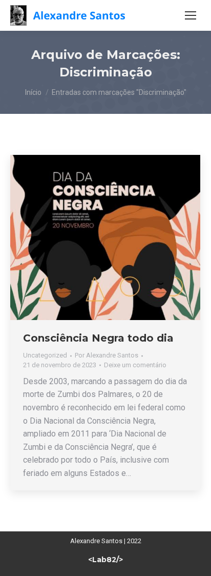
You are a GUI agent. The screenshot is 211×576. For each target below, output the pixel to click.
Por (106, 355)
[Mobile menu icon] (190, 15)
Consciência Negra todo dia (98, 338)
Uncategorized (45, 355)
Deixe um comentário (135, 365)
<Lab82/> (105, 559)
